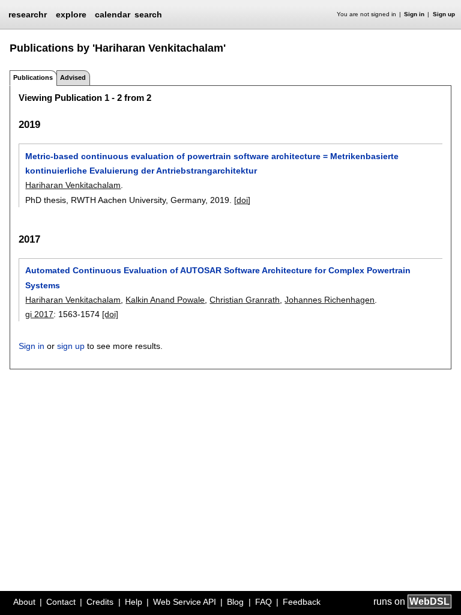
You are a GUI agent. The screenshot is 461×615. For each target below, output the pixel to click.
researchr (27, 14)
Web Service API (184, 602)
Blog (235, 602)
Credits (99, 602)
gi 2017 (39, 314)
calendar (112, 14)
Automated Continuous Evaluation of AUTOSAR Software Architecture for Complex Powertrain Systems (218, 277)
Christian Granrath (244, 299)
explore (71, 14)
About (24, 602)
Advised (73, 77)
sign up (71, 346)
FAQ (263, 602)
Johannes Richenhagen (330, 299)
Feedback (302, 602)
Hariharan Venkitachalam (73, 185)
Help (133, 602)
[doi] (242, 200)
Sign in (414, 14)
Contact (61, 602)
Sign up (444, 14)
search (148, 14)
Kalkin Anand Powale (165, 299)
